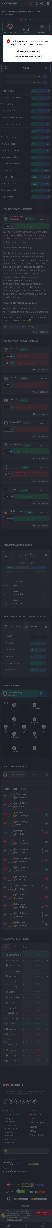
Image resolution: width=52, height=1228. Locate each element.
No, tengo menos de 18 (27, 56)
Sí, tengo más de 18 (27, 51)
